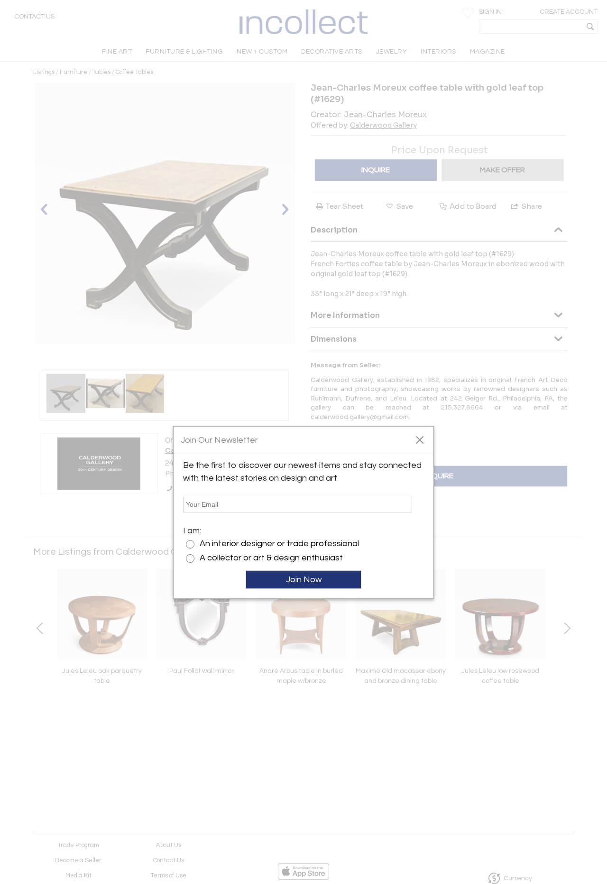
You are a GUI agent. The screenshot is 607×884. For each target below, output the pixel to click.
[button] (419, 439)
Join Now (304, 579)
